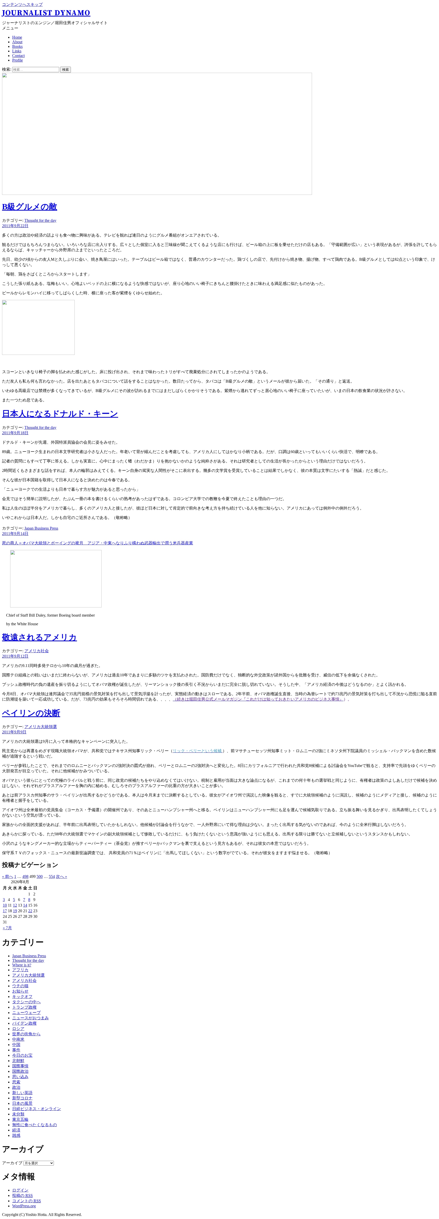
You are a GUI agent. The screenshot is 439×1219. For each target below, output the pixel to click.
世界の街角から (26, 1034)
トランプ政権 (24, 1007)
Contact (18, 55)
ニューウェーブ (26, 1012)
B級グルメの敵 (29, 206)
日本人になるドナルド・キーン (60, 413)
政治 (16, 1087)
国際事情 (20, 1066)
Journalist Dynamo (46, 13)
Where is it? (21, 965)
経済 (16, 1130)
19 (15, 911)
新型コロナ (22, 1098)
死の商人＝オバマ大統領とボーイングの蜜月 (97, 543)
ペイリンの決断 (31, 713)
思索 (16, 1082)
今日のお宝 (22, 1055)
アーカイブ (12, 1163)
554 (52, 876)
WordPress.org (24, 1206)
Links (16, 51)
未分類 (18, 1114)
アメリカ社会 (36, 651)
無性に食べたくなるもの (34, 1125)
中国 (16, 1044)
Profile (17, 60)
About (17, 42)
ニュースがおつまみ (30, 1018)
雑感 (16, 1135)
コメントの (26, 1201)
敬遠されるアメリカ (39, 637)
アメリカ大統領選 (40, 726)
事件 (16, 1050)
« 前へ (7, 876)
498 (25, 876)
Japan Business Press (41, 528)
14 (25, 905)
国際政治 (20, 1071)
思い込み (20, 1077)
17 (5, 911)
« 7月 (7, 928)
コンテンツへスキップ (22, 4)
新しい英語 (22, 1093)
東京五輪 (20, 1119)
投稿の (22, 1195)
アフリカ (20, 970)
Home (17, 37)
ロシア (18, 1028)
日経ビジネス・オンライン (36, 1109)
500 (40, 876)
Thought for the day (40, 220)
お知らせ (20, 991)
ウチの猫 (20, 986)
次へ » (61, 876)
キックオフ (22, 996)
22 (30, 911)
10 (5, 905)
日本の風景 (22, 1103)
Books (17, 46)
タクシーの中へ (26, 1002)
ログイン (20, 1190)
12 (15, 905)
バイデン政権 (24, 1023)
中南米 (18, 1039)
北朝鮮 (18, 1060)
